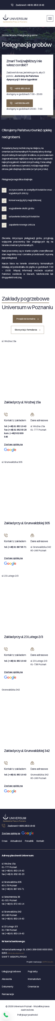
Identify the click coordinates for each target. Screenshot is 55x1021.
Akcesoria (7, 979)
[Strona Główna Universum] (15, 817)
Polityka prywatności (27, 1014)
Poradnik (29, 840)
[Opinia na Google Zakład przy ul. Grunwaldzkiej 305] (10, 565)
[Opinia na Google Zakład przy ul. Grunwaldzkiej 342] (10, 792)
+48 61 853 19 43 (22, 88)
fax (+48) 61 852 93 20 (15, 429)
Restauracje (8, 994)
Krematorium (34, 979)
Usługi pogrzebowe (11, 971)
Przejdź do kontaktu (26, 319)
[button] (50, 17)
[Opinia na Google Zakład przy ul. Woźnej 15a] (10, 451)
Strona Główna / (9, 35)
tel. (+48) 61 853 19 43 (15, 426)
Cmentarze (33, 986)
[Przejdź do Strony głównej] (15, 18)
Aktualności (16, 840)
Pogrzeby (32, 971)
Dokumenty (7, 986)
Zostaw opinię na (13, 444)
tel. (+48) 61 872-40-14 (13, 903)
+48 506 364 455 (21, 103)
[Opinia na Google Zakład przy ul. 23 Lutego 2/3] (10, 679)
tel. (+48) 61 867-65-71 (13, 888)
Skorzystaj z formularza (26, 329)
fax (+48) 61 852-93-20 (13, 874)
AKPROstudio (47, 962)
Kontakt (40, 840)
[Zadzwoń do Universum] (5, 1015)
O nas (4, 840)
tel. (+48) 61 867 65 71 (15, 546)
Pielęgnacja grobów (27, 35)
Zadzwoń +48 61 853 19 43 (30, 4)
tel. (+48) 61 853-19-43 (13, 870)
